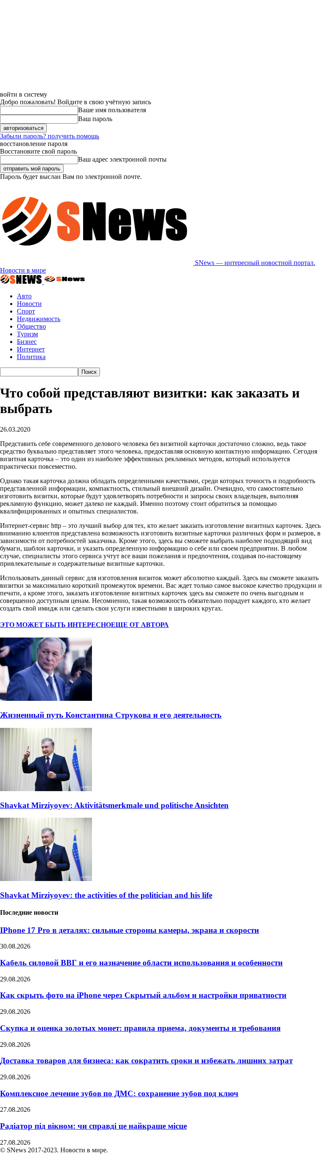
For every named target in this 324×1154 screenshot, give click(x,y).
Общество (31, 326)
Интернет (31, 349)
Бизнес (27, 341)
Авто (24, 296)
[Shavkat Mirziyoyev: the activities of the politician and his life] (46, 878)
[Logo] (22, 281)
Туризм (27, 334)
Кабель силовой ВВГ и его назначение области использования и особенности (141, 962)
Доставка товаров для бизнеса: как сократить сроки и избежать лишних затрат (146, 1060)
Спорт (26, 311)
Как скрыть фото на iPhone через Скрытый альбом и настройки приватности (143, 995)
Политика (31, 356)
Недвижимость (38, 318)
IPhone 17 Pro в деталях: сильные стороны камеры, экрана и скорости (129, 930)
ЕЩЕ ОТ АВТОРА (140, 624)
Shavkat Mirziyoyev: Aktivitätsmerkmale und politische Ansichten (114, 805)
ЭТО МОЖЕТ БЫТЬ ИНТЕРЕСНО (55, 624)
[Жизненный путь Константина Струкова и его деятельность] (46, 698)
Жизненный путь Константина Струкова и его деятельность (110, 715)
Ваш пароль (95, 118)
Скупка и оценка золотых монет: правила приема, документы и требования (140, 1028)
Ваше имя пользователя (112, 110)
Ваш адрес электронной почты (122, 159)
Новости (29, 303)
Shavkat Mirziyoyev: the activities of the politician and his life (106, 895)
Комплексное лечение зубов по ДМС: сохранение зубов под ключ (119, 1093)
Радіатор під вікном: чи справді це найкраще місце (93, 1126)
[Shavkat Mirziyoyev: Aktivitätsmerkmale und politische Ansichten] (46, 788)
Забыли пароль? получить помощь (49, 136)
